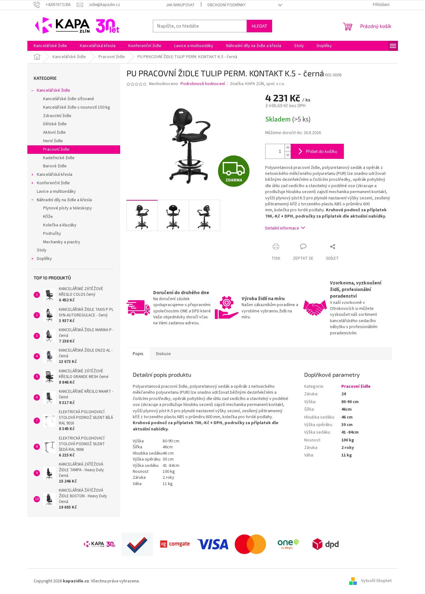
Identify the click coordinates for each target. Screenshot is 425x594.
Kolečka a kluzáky (59, 225)
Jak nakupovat (180, 5)
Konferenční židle (53, 183)
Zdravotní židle (57, 116)
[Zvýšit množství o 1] (287, 147)
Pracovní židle (56, 149)
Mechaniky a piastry (61, 242)
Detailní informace (282, 228)
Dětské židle (55, 124)
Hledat (259, 26)
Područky (52, 233)
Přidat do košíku (321, 151)
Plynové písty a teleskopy (67, 208)
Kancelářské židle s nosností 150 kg (76, 107)
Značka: (257, 84)
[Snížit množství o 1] (287, 155)
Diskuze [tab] (163, 354)
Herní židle (53, 141)
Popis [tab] (138, 354)
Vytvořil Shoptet (376, 581)
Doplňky (44, 259)
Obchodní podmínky (226, 5)
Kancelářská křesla (54, 174)
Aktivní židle (54, 132)
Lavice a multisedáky (56, 191)
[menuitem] (50, 46)
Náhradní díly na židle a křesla (64, 200)
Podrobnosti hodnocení (203, 84)
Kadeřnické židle (59, 158)
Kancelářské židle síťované (68, 99)
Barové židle (55, 166)
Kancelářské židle (53, 90)
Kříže (48, 216)
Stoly (42, 250)
